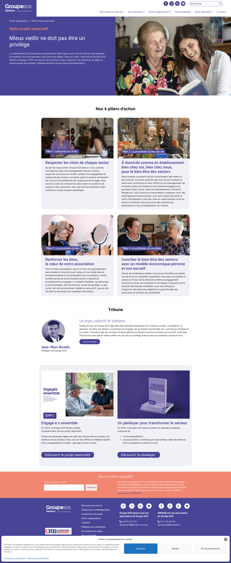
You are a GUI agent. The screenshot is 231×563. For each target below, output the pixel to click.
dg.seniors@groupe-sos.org (133, 524)
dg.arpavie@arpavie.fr (169, 524)
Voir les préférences (210, 548)
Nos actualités (183, 11)
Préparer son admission (93, 527)
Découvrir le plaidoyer (138, 455)
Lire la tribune (90, 341)
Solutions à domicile (92, 514)
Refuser (175, 548)
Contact (221, 11)
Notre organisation (159, 11)
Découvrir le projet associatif (68, 455)
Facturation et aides (92, 531)
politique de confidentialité (129, 493)
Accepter (140, 548)
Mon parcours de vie (111, 11)
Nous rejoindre (203, 11)
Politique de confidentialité (15, 558)
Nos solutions (135, 11)
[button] (225, 539)
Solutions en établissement (95, 509)
